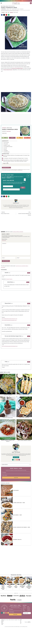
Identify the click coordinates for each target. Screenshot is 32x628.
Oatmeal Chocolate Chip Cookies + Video (21, 527)
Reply (29, 272)
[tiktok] (19, 460)
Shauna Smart (8, 303)
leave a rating (9, 176)
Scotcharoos (16, 490)
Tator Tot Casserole (8, 394)
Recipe (3, 12)
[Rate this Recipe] (6, 12)
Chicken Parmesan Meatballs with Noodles (24, 214)
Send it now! (23, 187)
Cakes (28, 606)
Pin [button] (12, 137)
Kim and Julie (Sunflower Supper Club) (13, 336)
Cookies (24, 606)
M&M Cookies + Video (16, 586)
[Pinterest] (17, 460)
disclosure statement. (6, 237)
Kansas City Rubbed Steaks (17, 68)
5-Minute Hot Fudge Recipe (8, 417)
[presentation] (7, 490)
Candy (24, 610)
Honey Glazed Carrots (8, 69)
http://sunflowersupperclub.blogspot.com (10, 346)
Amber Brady (9, 131)
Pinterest (3, 177)
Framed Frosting (9, 279)
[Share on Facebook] (2, 15)
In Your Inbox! (15, 0)
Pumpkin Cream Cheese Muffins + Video (3, 587)
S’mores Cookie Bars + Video (19, 502)
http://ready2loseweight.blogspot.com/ (9, 320)
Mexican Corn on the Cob (24, 394)
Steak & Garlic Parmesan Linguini (24, 440)
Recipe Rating (4, 239)
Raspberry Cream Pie (17, 539)
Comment (4, 243)
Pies (23, 609)
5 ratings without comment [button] (18, 231)
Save (27, 137)
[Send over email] (8, 15)
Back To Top (21, 620)
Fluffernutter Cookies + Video (22, 586)
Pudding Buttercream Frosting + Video (29, 587)
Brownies (28, 607)
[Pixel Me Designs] (29, 622)
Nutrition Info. (6, 167)
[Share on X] (4, 15)
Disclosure (12, 619)
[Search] (29, 464)
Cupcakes (24, 607)
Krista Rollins (7, 325)
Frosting (28, 609)
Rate (20, 137)
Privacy (19, 619)
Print (5, 137)
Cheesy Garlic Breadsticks (24, 417)
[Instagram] (15, 460)
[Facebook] (13, 460)
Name (3, 257)
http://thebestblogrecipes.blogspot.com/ (9, 318)
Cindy (6, 361)
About (5, 619)
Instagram (8, 177)
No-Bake (28, 610)
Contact (7, 619)
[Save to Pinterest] (6, 15)
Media (10, 619)
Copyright (15, 619)
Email (18, 257)
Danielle (6, 272)
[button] (8, 12)
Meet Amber (16, 457)
